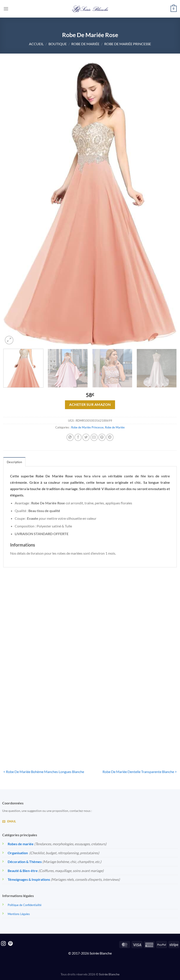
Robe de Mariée (85, 44)
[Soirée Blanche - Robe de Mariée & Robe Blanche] (90, 9)
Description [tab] (14, 462)
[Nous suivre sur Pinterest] (10, 943)
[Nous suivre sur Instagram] (3, 943)
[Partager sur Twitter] (86, 437)
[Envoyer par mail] (94, 437)
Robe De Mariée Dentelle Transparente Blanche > (140, 772)
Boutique (58, 44)
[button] (6, 8)
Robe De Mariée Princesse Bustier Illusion (31, 734)
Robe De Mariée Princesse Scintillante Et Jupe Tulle (90, 650)
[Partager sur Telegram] (109, 437)
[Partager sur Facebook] (78, 437)
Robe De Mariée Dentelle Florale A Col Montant (31, 650)
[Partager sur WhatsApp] (70, 437)
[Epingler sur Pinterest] (102, 437)
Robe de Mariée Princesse (127, 44)
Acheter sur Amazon (90, 404)
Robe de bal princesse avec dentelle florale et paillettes (149, 650)
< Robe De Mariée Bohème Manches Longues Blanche (43, 772)
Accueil (36, 44)
